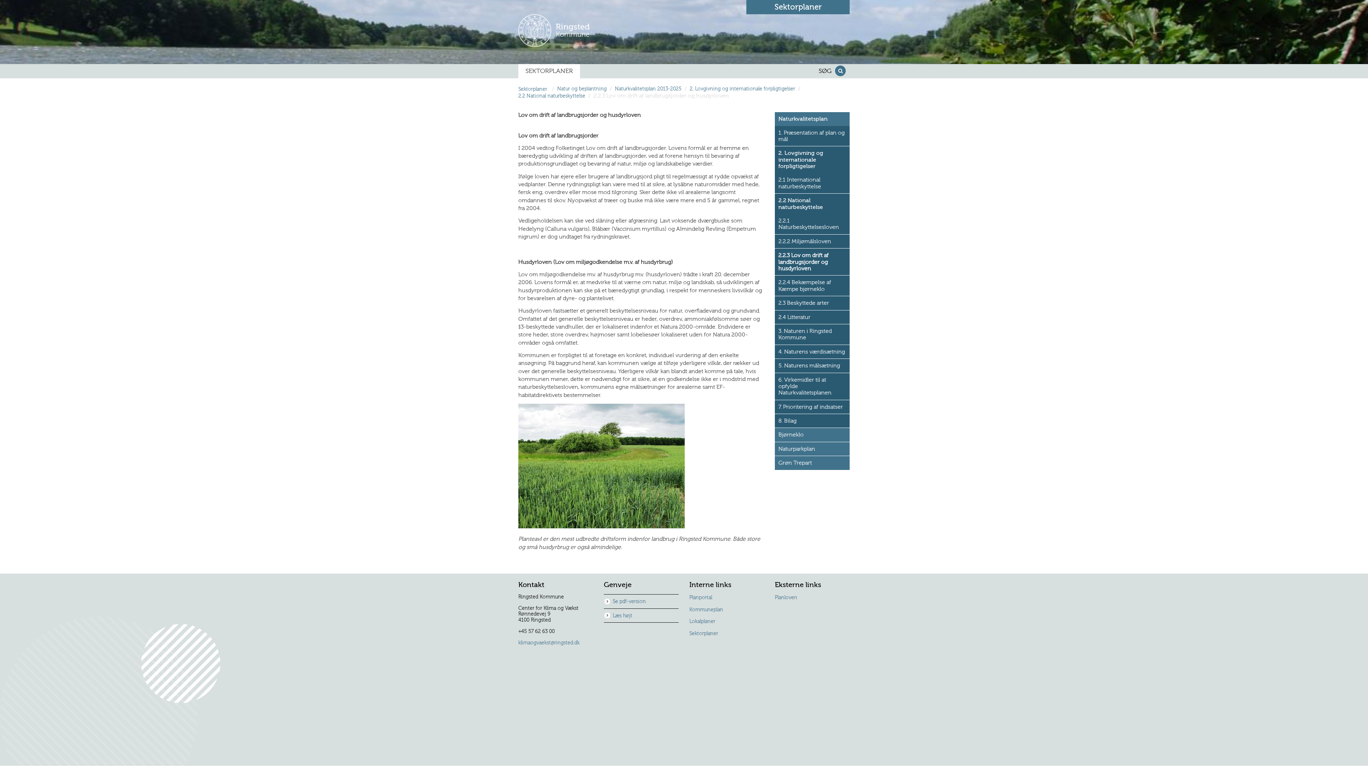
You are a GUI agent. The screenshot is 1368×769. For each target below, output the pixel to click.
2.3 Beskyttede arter (803, 303)
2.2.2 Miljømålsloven (804, 241)
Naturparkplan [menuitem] (796, 449)
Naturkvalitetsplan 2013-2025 (648, 89)
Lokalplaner (702, 621)
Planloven (786, 598)
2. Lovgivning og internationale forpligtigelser (742, 89)
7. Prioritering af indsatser (810, 407)
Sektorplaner (703, 634)
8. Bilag (787, 421)
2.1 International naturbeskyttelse (799, 183)
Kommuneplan (706, 610)
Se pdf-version (629, 602)
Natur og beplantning (582, 89)
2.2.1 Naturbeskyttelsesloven (808, 224)
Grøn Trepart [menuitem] (795, 463)
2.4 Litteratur (794, 317)
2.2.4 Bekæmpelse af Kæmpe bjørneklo (804, 285)
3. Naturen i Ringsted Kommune (805, 334)
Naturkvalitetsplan (803, 119)
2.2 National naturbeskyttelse (551, 96)
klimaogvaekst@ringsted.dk (549, 643)
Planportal (700, 598)
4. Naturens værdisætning (811, 352)
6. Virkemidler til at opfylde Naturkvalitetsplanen (804, 386)
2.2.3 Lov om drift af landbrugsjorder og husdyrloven (803, 262)
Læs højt (622, 616)
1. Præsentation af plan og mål (811, 136)
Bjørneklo (791, 434)
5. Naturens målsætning (809, 365)
